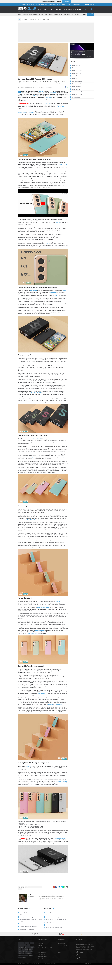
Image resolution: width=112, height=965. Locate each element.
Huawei (45, 9)
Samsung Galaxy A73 (42, 950)
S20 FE (39, 392)
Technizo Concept (62, 164)
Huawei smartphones (76, 97)
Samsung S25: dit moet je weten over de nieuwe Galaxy (30, 913)
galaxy (22, 887)
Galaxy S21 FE (53, 92)
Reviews (19, 14)
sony (20, 949)
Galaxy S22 (47, 103)
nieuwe (26, 955)
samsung (33, 887)
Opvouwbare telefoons (33, 14)
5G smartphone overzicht (77, 83)
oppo (29, 945)
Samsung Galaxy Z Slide (77, 70)
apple (31, 951)
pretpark (31, 949)
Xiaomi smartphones (76, 99)
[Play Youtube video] (43, 203)
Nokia (52, 9)
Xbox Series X (37, 519)
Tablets (46, 14)
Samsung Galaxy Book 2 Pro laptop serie (28, 926)
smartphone (39, 887)
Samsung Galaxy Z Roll (76, 73)
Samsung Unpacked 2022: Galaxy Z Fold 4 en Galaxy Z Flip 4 (31, 920)
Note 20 (33, 392)
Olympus (65, 290)
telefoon (20, 889)
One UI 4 (58, 601)
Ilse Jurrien (22, 87)
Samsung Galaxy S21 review (68, 4)
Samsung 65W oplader (37, 4)
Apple (40, 9)
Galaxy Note (27, 111)
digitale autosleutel (40, 630)
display (32, 947)
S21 (43, 457)
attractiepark (25, 951)
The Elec (28, 766)
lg (22, 949)
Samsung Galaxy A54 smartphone (27, 929)
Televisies (51, 14)
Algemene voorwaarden (62, 945)
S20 (38, 457)
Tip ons (91, 963)
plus (26, 887)
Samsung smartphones (43, 607)
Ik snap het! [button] (66, 1)
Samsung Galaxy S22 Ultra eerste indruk (54, 927)
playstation (21, 955)
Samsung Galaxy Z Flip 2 (77, 91)
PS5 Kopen (57, 4)
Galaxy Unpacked (62, 781)
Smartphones (25, 14)
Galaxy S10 (32, 457)
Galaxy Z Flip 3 (31, 112)
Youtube (81, 957)
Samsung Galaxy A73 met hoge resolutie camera (30, 924)
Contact (59, 950)
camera (24, 945)
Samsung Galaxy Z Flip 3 (25, 4)
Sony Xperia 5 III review (50, 922)
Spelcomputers (57, 14)
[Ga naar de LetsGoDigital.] (19, 19)
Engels (92, 4)
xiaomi (20, 953)
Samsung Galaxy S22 (33, 95)
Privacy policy (61, 947)
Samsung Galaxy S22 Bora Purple (27, 917)
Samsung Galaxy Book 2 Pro (44, 956)
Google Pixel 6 (75, 75)
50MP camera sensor (35, 184)
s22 (29, 887)
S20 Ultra (50, 704)
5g (19, 887)
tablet (24, 957)
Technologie (63, 14)
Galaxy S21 (41, 91)
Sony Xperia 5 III (41, 954)
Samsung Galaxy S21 (76, 78)
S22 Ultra (48, 97)
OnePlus (58, 9)
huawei (26, 949)
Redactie (59, 952)
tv (23, 953)
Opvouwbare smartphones (77, 81)
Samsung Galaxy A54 (42, 958)
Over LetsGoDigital (61, 943)
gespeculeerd (33, 290)
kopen (20, 951)
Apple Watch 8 (41, 943)
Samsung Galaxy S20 (48, 4)
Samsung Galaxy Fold (76, 89)
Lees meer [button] (59, 1)
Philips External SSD (42, 952)
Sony (74, 9)
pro (28, 947)
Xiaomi (79, 9)
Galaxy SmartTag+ (32, 633)
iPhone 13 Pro (74, 68)
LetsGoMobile (86, 963)
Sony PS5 (29, 519)
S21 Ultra (58, 222)
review (20, 957)
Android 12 (41, 603)
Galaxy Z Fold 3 (22, 112)
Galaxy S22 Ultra (60, 106)
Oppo (63, 9)
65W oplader (41, 693)
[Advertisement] (56, 32)
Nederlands (87, 4)
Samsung (69, 9)
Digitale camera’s (70, 14)
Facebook (81, 952)
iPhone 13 (47, 243)
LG (49, 9)
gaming (30, 955)
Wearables (41, 14)
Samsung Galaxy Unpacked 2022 (45, 947)
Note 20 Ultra (58, 704)
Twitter (61, 697)
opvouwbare (21, 947)
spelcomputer (28, 953)
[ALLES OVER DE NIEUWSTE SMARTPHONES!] (27, 8)
